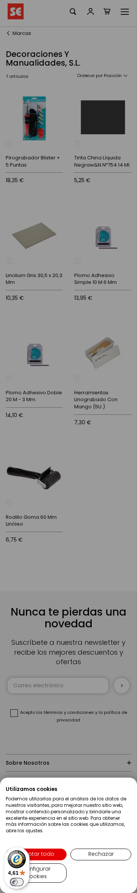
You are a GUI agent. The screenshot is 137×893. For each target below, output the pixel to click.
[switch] (17, 882)
